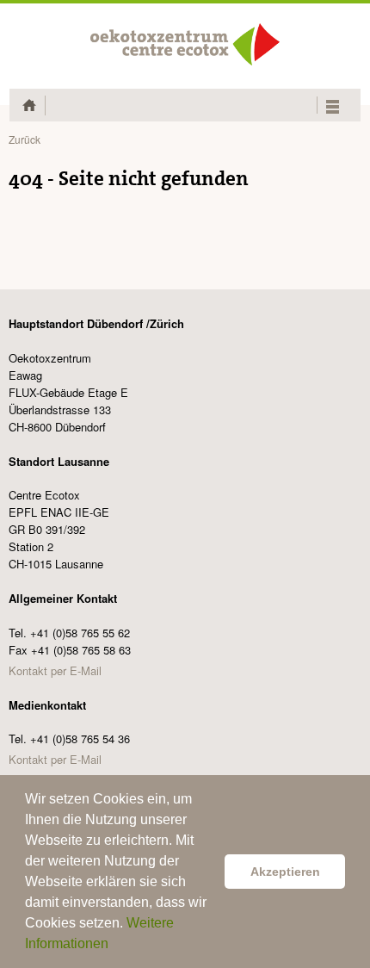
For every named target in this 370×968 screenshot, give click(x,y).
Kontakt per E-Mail (55, 670)
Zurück (24, 139)
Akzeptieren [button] (285, 871)
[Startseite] (185, 44)
